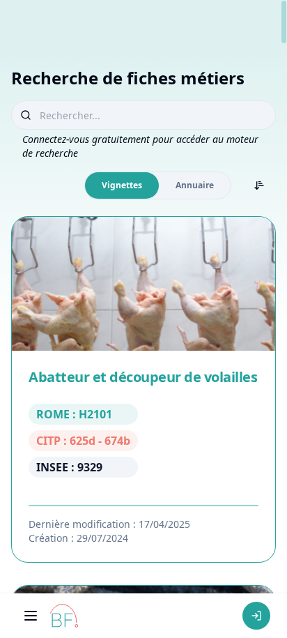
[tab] (122, 185)
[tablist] (157, 185)
